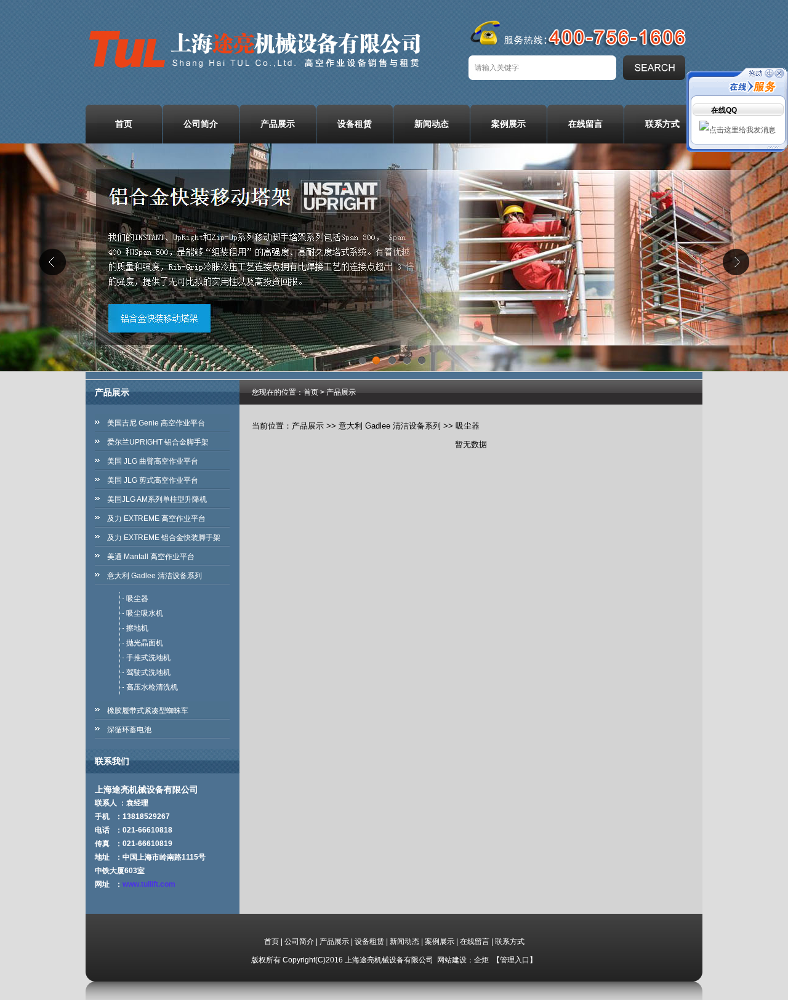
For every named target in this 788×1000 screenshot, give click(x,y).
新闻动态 (431, 124)
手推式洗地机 (148, 657)
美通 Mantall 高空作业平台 (151, 556)
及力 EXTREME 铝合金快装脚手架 (163, 537)
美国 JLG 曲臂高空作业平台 (152, 461)
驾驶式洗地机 (148, 672)
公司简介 (200, 124)
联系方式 (662, 124)
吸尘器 (137, 598)
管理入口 (514, 960)
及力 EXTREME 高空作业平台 (156, 518)
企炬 (481, 960)
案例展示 (508, 124)
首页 (123, 124)
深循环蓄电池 (129, 729)
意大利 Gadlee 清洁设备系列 (154, 575)
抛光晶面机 (144, 643)
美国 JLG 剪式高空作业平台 (152, 480)
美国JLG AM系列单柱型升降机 (157, 499)
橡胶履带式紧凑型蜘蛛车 (147, 710)
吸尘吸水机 (144, 613)
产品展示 (277, 124)
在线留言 (585, 124)
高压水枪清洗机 (152, 687)
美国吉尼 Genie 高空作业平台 (156, 423)
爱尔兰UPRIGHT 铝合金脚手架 (158, 442)
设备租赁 (354, 124)
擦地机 (137, 628)
